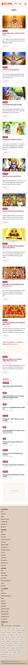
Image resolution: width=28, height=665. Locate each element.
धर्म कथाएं (5, 31)
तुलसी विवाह (8, 641)
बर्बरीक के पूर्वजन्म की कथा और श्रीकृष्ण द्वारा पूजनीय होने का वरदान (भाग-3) (13, 285)
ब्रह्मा (10, 639)
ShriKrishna (13, 637)
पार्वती (24, 628)
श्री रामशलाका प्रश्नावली (6, 596)
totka (13, 639)
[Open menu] (25, 3)
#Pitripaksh (19, 632)
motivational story (15, 641)
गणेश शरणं (3, 537)
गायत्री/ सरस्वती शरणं (5, 539)
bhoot (20, 634)
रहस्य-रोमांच (3, 606)
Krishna (17, 628)
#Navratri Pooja (4, 656)
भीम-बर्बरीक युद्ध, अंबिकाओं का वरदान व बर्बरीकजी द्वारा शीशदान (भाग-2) (13, 323)
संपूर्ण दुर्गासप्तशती (4, 614)
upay (8, 634)
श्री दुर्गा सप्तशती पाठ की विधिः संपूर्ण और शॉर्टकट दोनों (13, 386)
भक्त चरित (3, 603)
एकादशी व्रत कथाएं (5, 609)
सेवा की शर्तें (3, 527)
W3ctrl (17, 661)
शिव (5, 628)
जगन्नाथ (10, 654)
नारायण (18, 637)
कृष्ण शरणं (3, 534)
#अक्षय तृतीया (18, 650)
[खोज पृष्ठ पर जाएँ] (20, 4)
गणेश (21, 628)
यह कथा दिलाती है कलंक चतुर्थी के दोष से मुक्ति (12, 105)
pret (2, 630)
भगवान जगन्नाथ (4, 650)
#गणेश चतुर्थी (18, 630)
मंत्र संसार (5, 137)
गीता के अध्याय (4, 575)
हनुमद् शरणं (3, 565)
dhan (13, 630)
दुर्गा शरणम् (3, 542)
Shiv (2, 628)
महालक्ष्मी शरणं (4, 547)
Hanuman (7, 637)
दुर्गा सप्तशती (8, 632)
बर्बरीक (3, 639)
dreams (23, 650)
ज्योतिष (4, 393)
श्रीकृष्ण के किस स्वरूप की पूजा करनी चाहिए (11, 176)
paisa (3, 637)
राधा (15, 645)
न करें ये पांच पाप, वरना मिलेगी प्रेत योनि (10, 70)
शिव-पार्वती (3, 632)
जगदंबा (17, 639)
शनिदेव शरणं (3, 558)
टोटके (10, 652)
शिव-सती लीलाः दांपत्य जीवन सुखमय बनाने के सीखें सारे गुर (13, 465)
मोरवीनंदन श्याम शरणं (5, 550)
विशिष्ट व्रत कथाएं (4, 611)
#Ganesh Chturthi (11, 650)
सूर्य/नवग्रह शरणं (4, 563)
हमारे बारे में (3, 514)
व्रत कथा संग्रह (4, 619)
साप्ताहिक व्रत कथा (5, 616)
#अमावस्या (14, 652)
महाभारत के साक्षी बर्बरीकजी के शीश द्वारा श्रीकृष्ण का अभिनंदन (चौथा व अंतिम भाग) (13, 247)
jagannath (16, 643)
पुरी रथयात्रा (3, 645)
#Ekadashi (4, 634)
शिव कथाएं (5, 450)
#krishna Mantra (5, 652)
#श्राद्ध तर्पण (14, 632)
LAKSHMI (23, 630)
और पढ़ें (5, 46)
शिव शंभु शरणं (4, 560)
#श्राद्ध (13, 628)
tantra (21, 639)
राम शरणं (3, 552)
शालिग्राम (19, 652)
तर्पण (6, 643)
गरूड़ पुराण (21, 641)
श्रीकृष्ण (9, 628)
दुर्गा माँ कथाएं (5, 383)
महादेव (3, 643)
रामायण (2, 583)
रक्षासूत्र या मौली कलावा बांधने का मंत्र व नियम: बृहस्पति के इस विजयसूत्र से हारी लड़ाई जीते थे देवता (13, 396)
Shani (24, 634)
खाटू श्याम (5, 243)
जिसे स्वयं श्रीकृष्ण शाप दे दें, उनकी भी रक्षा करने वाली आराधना (13, 34)
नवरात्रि (17, 634)
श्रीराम (6, 639)
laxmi (9, 630)
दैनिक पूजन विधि (4, 545)
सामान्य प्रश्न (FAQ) (5, 519)
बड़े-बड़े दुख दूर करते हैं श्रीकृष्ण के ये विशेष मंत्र (12, 139)
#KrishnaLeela (20, 645)
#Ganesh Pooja (10, 645)
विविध (4, 427)
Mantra (12, 634)
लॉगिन (15, 3)
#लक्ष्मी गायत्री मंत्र (4, 654)
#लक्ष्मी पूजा (10, 643)
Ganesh (3, 641)
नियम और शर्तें (4, 524)
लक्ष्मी (20, 643)
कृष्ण (5, 630)
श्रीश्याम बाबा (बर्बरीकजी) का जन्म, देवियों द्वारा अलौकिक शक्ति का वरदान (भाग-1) (12, 360)
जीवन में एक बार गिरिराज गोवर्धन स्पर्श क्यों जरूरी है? (13, 211)
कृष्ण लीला (5, 174)
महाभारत (22, 637)
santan (14, 654)
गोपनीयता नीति (4, 522)
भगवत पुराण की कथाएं (6, 581)
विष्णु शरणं (3, 555)
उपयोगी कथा (3, 593)
